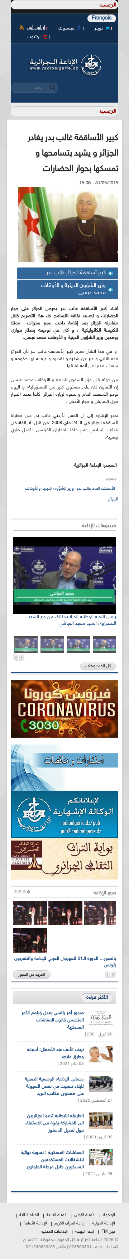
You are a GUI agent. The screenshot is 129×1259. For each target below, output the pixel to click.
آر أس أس (36, 28)
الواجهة (109, 1215)
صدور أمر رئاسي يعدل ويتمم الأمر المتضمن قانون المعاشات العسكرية (53, 1020)
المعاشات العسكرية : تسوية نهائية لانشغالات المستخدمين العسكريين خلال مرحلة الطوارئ (52, 1160)
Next (21, 657)
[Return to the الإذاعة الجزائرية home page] (64, 56)
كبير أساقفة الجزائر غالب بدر (76, 273)
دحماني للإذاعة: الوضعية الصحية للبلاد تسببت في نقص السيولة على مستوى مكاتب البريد (54, 1086)
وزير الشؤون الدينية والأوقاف (49, 488)
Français (102, 18)
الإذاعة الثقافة (35, 1223)
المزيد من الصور (31, 974)
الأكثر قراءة (97, 997)
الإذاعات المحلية (54, 1231)
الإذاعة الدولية (103, 1223)
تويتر (99, 28)
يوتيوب (33, 37)
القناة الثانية (57, 1215)
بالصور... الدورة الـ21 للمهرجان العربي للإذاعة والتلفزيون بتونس (65, 962)
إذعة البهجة (84, 1231)
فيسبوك (66, 28)
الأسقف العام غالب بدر (96, 488)
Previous (15, 657)
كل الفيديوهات (98, 666)
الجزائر (113, 499)
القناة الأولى (84, 1215)
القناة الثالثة (29, 1215)
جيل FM (108, 1231)
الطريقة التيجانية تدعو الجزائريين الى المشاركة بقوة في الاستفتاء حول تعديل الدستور (54, 1123)
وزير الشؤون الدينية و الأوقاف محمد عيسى (73, 289)
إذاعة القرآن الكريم (69, 1223)
